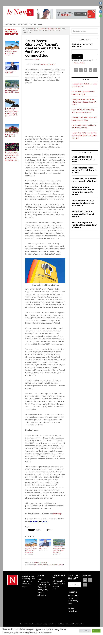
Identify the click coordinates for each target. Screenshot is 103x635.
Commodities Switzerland (42, 565)
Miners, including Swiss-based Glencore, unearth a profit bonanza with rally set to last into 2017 (11, 112)
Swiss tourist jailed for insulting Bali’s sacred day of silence (84, 225)
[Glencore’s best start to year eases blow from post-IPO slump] (59, 542)
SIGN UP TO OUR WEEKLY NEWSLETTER (11, 32)
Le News (20, 13)
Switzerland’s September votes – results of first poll (84, 180)
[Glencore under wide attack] (45, 542)
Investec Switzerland (47, 64)
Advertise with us (59, 581)
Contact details (43, 582)
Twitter (45, 521)
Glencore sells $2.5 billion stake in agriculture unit (11, 134)
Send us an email (44, 584)
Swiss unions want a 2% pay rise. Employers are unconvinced (83, 203)
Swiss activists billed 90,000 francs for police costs (83, 159)
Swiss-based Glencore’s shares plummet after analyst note (11, 52)
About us (41, 579)
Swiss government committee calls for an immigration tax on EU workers (84, 102)
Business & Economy (40, 563)
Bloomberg (57, 514)
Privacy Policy (79, 63)
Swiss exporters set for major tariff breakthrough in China (84, 170)
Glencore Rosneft (58, 565)
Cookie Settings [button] (85, 631)
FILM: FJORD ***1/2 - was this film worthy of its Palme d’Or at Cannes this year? (84, 135)
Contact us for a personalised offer (59, 586)
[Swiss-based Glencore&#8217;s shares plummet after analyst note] (31, 542)
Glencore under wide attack (10, 72)
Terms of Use (42, 587)
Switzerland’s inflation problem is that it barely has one (83, 214)
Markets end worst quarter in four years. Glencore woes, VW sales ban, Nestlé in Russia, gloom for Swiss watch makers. (12, 156)
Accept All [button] (96, 631)
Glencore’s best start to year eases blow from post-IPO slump (12, 90)
